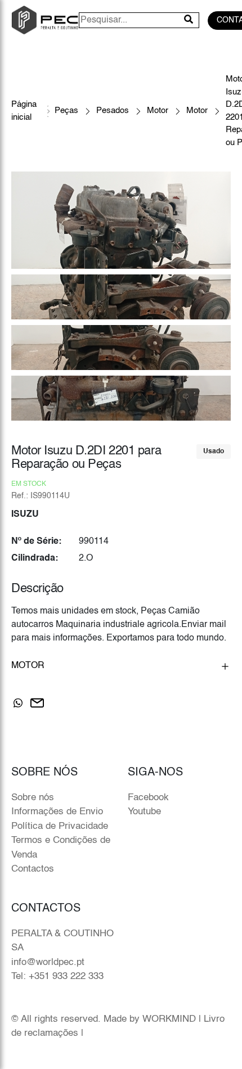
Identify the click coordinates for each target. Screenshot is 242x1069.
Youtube (144, 812)
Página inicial (24, 110)
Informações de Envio (57, 812)
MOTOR (27, 665)
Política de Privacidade (59, 826)
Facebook (148, 797)
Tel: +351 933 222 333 (57, 976)
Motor (157, 110)
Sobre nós (32, 797)
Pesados (112, 110)
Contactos (32, 869)
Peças (66, 110)
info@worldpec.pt (47, 962)
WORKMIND (169, 1019)
